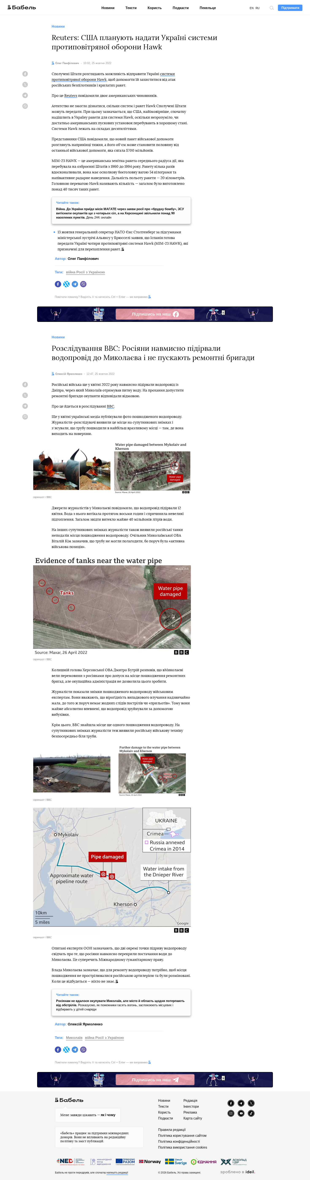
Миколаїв (74, 1038)
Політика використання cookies (182, 1147)
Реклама (190, 1112)
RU (257, 8)
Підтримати (290, 7)
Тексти (131, 8)
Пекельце (208, 8)
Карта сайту (192, 1118)
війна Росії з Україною (85, 272)
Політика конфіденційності (179, 1141)
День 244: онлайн (120, 213)
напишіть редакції (117, 1172)
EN (251, 8)
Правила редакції (172, 1129)
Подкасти (181, 8)
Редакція (190, 1100)
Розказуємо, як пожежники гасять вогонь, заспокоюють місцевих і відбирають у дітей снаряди (120, 1005)
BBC (110, 406)
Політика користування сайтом (182, 1135)
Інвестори (191, 1106)
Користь (155, 8)
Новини (108, 8)
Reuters (70, 95)
